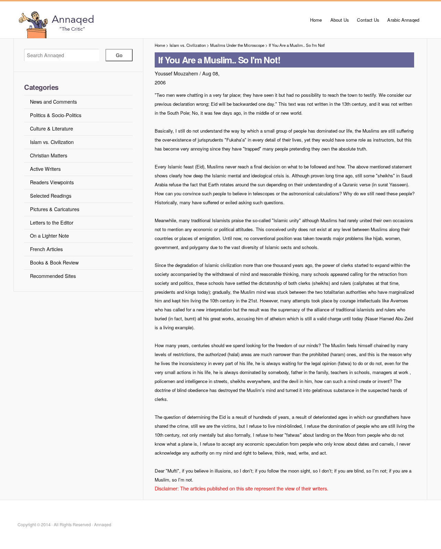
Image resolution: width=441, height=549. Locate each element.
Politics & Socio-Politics (55, 114)
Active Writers (45, 168)
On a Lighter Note (49, 235)
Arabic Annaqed (403, 20)
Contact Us (368, 20)
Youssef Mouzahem (176, 73)
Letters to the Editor (51, 222)
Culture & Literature (51, 128)
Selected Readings (50, 195)
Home (316, 20)
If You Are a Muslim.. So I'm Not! (297, 45)
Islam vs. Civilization (52, 141)
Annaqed (94, 24)
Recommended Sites (53, 275)
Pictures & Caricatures (54, 209)
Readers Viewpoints (52, 182)
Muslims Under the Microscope (237, 45)
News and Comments (53, 101)
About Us (339, 20)
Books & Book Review (54, 262)
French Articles (46, 248)
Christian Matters (48, 155)
